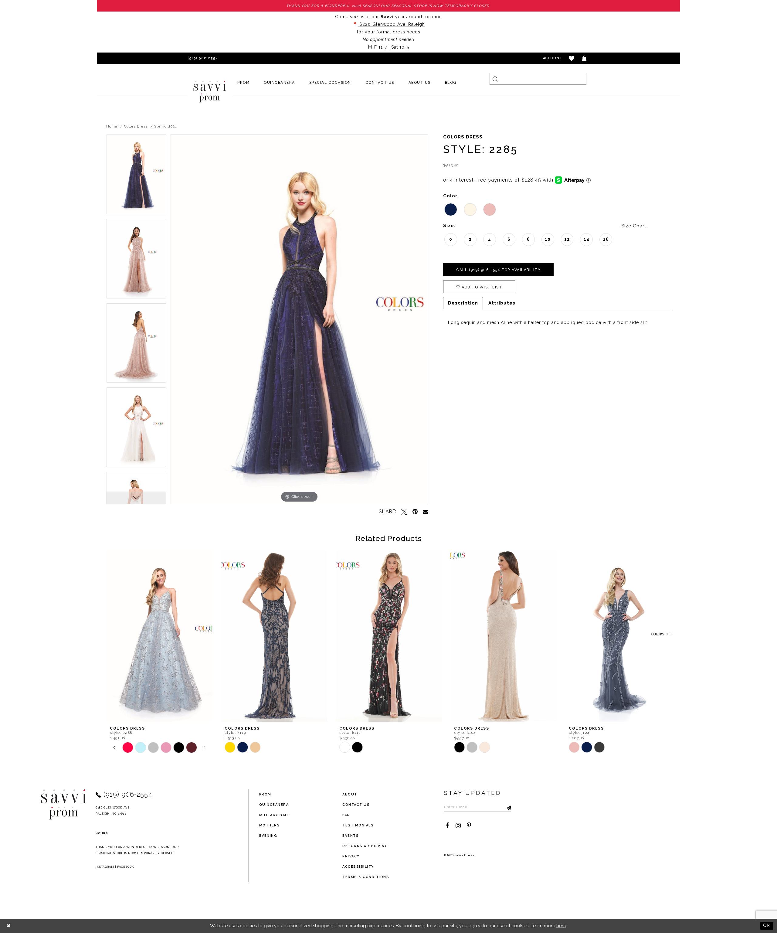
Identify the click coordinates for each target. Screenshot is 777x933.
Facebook (125, 866)
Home (111, 126)
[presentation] (159, 636)
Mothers (269, 825)
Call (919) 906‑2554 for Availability (498, 270)
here (561, 925)
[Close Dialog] (9, 926)
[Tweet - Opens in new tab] (404, 512)
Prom (265, 794)
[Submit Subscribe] (506, 807)
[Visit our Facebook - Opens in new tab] (447, 825)
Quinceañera (274, 805)
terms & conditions (365, 877)
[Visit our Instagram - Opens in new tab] (458, 825)
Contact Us (356, 805)
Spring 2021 (165, 126)
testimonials (358, 825)
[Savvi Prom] (209, 91)
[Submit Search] (495, 79)
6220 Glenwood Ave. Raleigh (391, 24)
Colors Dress (136, 126)
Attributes (501, 303)
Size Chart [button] (633, 226)
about (349, 794)
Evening (268, 836)
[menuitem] (243, 82)
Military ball (274, 815)
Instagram (105, 866)
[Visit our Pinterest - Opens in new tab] (469, 825)
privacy (351, 856)
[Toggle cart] (584, 58)
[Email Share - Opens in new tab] (425, 511)
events (350, 836)
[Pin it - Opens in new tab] (415, 512)
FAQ (346, 815)
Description (463, 303)
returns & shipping (365, 846)
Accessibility (358, 867)
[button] (571, 58)
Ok (766, 925)
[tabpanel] (136, 176)
